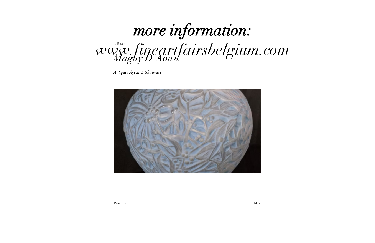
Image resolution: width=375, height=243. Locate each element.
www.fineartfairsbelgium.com (192, 39)
